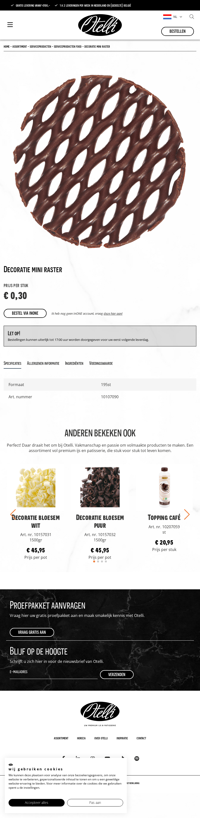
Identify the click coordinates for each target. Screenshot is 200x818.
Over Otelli (101, 738)
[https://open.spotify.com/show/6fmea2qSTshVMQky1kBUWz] (136, 758)
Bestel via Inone (25, 313)
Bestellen (178, 31)
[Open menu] (10, 25)
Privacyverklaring (131, 783)
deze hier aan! (113, 313)
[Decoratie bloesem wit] (36, 487)
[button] (13, 514)
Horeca (81, 738)
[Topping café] (164, 487)
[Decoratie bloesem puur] (100, 487)
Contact (141, 738)
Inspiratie (122, 738)
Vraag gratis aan (32, 632)
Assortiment (61, 738)
